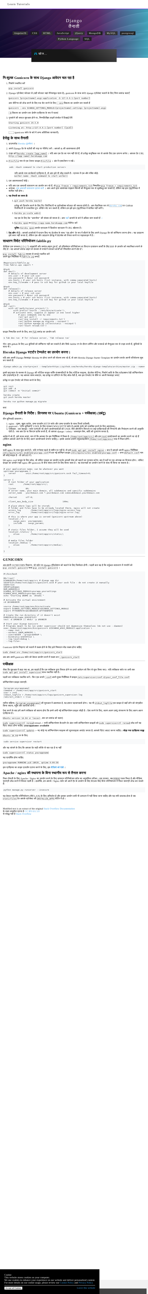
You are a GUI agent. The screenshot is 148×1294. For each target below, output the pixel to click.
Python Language (68, 39)
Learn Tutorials (17, 4)
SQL (87, 39)
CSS (34, 33)
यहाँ (67, 218)
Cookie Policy (67, 1282)
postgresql (128, 33)
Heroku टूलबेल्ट (25, 143)
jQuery (79, 33)
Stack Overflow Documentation (59, 808)
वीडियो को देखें (57, 767)
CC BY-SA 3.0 (32, 811)
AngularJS (20, 33)
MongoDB (95, 33)
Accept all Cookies (13, 1288)
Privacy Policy (86, 1282)
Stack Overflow (24, 814)
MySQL (111, 33)
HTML (47, 33)
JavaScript (63, 33)
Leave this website (86, 1288)
